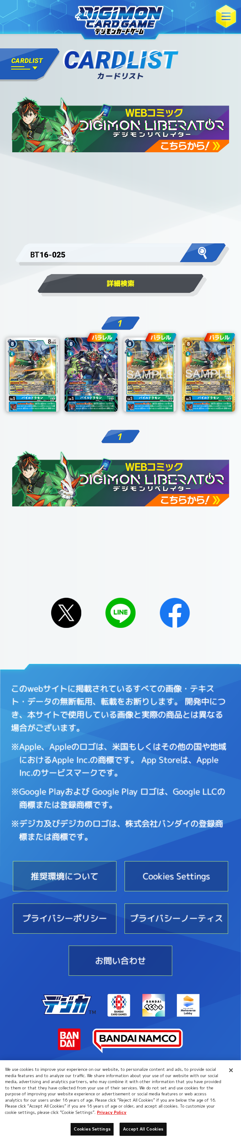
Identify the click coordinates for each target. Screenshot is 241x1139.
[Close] (231, 1070)
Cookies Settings (92, 1129)
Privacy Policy (111, 1112)
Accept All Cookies (143, 1129)
